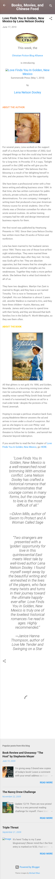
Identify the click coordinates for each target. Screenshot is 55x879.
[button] (51, 19)
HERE (44, 447)
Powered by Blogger (29, 867)
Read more (46, 782)
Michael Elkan (34, 873)
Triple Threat (10, 827)
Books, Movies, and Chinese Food (27, 7)
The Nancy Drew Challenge (19, 792)
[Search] (51, 6)
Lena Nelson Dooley (27, 92)
